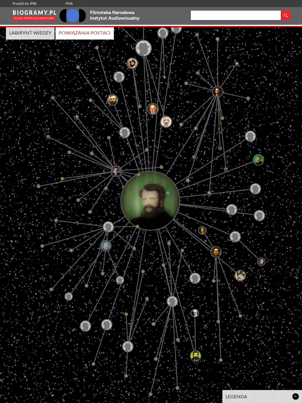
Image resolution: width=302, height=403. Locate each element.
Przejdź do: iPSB (25, 3)
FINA (69, 3)
